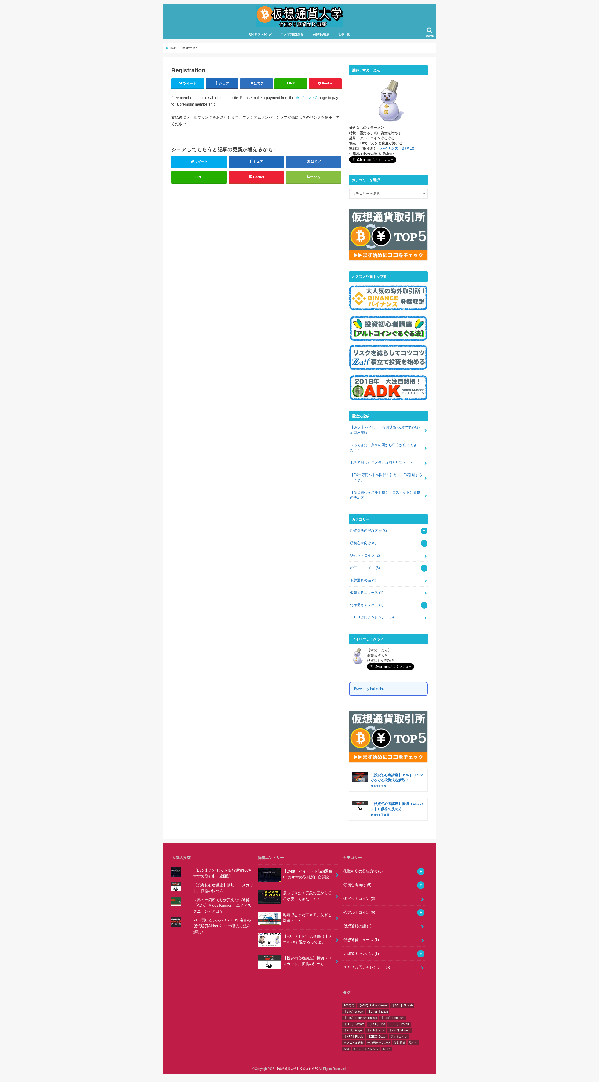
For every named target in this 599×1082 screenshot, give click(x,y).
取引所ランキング (260, 34)
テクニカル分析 (353, 1042)
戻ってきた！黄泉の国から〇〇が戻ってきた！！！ (383, 447)
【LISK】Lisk (376, 1024)
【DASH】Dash (378, 1011)
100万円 (349, 1005)
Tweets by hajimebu (369, 689)
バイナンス (389, 148)
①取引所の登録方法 (368, 530)
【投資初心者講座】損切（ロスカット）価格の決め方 (385, 495)
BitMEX (408, 148)
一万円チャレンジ (378, 1042)
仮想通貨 (399, 1042)
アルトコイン (399, 1036)
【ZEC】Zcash (377, 1036)
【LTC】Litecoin (399, 1024)
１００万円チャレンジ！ (372, 617)
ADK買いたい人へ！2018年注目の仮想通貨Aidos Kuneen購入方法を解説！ (222, 926)
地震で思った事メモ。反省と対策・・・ (381, 462)
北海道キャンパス (366, 605)
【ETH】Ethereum (392, 1018)
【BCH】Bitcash (402, 1005)
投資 (346, 1049)
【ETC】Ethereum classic (360, 1018)
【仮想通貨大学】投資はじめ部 (296, 1069)
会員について (306, 97)
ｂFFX (387, 1049)
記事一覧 (344, 34)
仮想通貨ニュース (366, 592)
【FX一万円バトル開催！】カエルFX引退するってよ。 (386, 477)
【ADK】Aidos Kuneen (373, 1005)
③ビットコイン (365, 555)
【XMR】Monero (399, 1030)
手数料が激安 (321, 34)
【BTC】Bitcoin (354, 1011)
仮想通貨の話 (363, 580)
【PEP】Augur (353, 1030)
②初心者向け (363, 543)
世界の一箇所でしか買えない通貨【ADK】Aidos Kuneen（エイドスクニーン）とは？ (222, 905)
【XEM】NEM (376, 1030)
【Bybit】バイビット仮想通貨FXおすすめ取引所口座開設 (386, 429)
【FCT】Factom (354, 1024)
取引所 (413, 1042)
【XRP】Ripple (354, 1036)
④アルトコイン (365, 568)
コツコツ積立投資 (292, 34)
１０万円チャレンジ (366, 1049)
